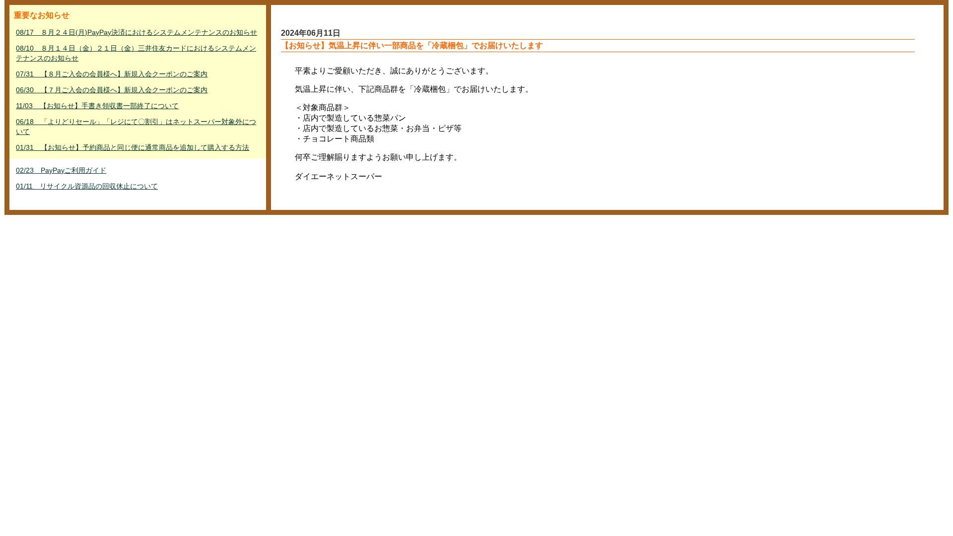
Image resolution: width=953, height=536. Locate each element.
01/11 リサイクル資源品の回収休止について (87, 186)
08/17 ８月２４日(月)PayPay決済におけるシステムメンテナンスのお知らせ (136, 32)
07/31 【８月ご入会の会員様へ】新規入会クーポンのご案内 (111, 74)
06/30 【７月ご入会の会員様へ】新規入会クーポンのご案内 (111, 90)
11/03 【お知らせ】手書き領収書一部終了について (97, 106)
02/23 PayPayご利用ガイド (61, 170)
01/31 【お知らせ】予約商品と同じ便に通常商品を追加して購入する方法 (132, 147)
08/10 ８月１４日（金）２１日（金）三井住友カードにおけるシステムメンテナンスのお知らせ (136, 53)
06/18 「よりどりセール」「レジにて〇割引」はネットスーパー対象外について (136, 126)
